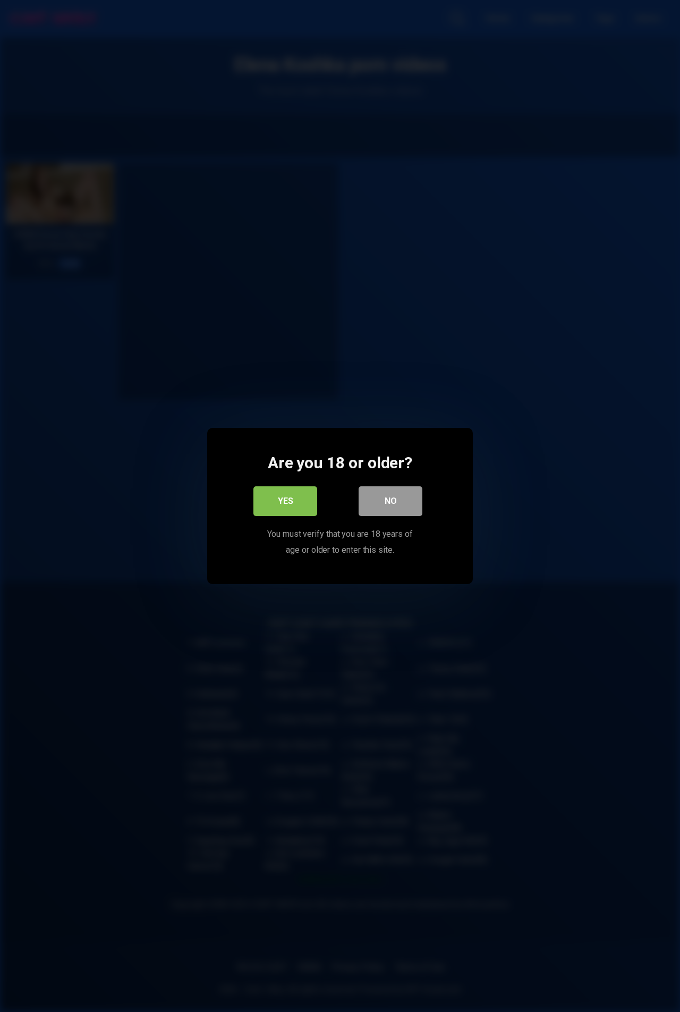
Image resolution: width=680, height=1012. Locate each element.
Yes (285, 501)
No (391, 501)
